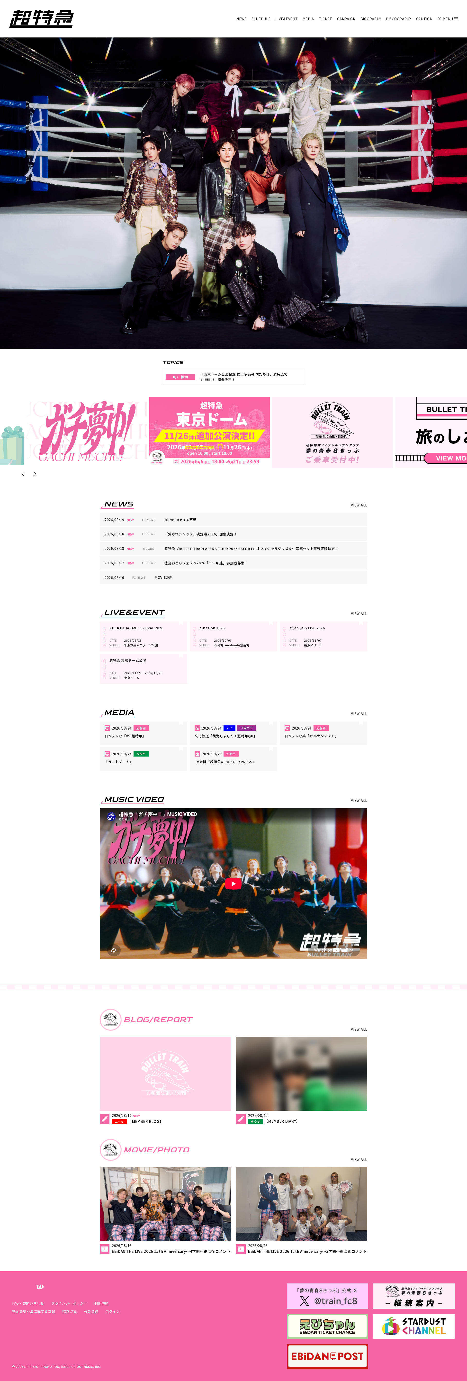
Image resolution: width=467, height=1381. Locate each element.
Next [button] (34, 474)
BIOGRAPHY (370, 18)
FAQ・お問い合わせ (28, 1303)
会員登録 (91, 1311)
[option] (87, 431)
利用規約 (101, 1303)
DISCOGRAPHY (398, 18)
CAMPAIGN (346, 18)
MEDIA (308, 18)
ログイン (113, 1311)
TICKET (325, 18)
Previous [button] (24, 474)
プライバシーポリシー (69, 1303)
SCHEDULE (261, 18)
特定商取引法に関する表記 (33, 1311)
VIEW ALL (359, 505)
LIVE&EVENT (286, 18)
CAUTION (424, 18)
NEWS (241, 18)
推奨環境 (69, 1311)
